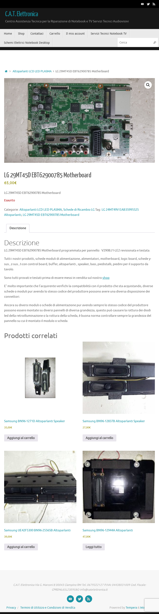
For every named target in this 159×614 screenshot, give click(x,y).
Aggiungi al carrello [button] (21, 438)
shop (106, 278)
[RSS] (154, 4)
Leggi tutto (94, 547)
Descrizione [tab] (18, 228)
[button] (148, 85)
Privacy (11, 607)
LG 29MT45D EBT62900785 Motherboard (51, 215)
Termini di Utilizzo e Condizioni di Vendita (47, 607)
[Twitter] (148, 4)
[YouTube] (142, 4)
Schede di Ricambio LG (79, 210)
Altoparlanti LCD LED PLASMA (32, 71)
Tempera (131, 607)
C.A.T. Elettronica (21, 14)
